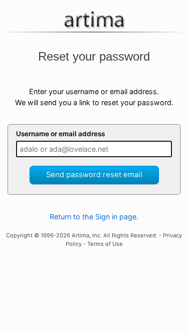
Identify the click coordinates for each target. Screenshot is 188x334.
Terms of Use (105, 243)
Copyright (19, 235)
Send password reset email (94, 174)
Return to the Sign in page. (94, 216)
